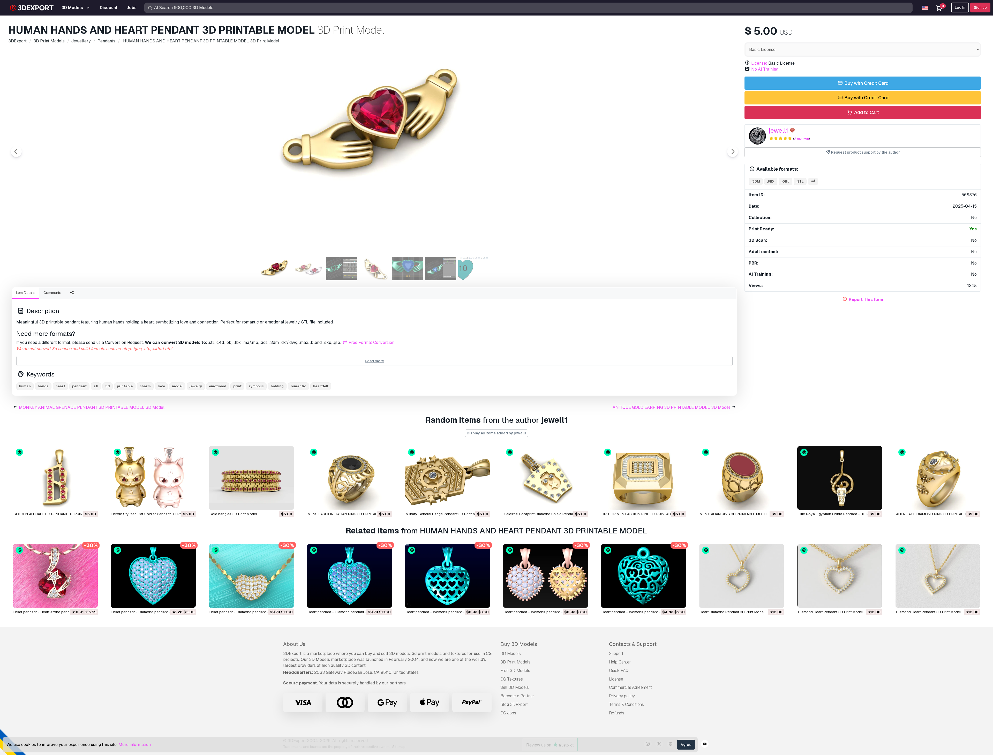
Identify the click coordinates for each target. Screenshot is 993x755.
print (237, 386)
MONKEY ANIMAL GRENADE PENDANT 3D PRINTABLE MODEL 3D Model (91, 407)
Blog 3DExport (514, 704)
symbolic (256, 386)
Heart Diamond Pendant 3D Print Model (732, 612)
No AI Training (764, 69)
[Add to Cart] (79, 502)
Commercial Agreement (630, 687)
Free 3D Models (515, 670)
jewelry (196, 386)
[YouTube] (704, 744)
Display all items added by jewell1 (496, 433)
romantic (298, 386)
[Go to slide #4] (374, 268)
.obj (785, 181)
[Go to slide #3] (341, 268)
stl (96, 386)
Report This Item (866, 299)
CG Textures (511, 679)
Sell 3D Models (514, 687)
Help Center (620, 662)
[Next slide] (732, 151)
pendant (79, 386)
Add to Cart (866, 112)
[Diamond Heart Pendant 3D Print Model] (839, 576)
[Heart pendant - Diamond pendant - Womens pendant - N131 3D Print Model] (153, 576)
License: (759, 63)
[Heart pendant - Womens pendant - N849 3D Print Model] (447, 576)
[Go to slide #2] (308, 268)
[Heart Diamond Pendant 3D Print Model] (741, 576)
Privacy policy (622, 696)
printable (125, 386)
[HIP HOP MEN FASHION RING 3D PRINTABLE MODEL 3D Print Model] (643, 478)
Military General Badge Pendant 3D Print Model (444, 514)
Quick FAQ (619, 670)
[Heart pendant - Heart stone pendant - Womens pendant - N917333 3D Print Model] (55, 576)
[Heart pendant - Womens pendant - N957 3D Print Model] (643, 576)
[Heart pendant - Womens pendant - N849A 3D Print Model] (545, 576)
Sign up (980, 7)
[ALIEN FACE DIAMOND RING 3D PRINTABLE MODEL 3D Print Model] (937, 478)
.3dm (755, 181)
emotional (217, 386)
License (616, 679)
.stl (800, 181)
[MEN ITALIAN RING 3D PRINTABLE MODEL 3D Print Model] (741, 478)
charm (145, 386)
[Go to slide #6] (440, 268)
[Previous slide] (16, 151)
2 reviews (801, 139)
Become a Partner (517, 696)
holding (277, 386)
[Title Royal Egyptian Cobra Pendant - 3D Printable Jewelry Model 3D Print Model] (839, 478)
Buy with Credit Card (866, 83)
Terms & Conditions (626, 704)
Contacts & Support (633, 644)
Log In (960, 7)
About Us (294, 644)
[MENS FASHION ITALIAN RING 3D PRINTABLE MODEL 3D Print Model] (349, 478)
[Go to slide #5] (407, 268)
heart (60, 386)
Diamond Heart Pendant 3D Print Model (830, 612)
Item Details (25, 292)
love (161, 386)
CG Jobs (508, 713)
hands (43, 386)
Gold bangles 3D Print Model (233, 514)
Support (616, 653)
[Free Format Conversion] (813, 181)
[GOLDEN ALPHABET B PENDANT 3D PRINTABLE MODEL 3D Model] (55, 478)
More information (134, 744)
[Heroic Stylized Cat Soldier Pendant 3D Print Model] (153, 478)
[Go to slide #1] (275, 268)
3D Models (510, 653)
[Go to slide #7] (473, 268)
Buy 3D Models (518, 644)
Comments (52, 292)
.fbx (770, 181)
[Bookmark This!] (90, 502)
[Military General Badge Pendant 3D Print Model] (447, 478)
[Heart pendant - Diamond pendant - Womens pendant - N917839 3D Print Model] (251, 576)
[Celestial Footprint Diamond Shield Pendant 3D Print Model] (545, 478)
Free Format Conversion (371, 342)
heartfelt (320, 386)
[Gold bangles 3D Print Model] (251, 478)
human (25, 386)
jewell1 (778, 130)
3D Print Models (515, 662)
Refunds (616, 713)
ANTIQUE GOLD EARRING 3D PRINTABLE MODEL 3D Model (671, 407)
